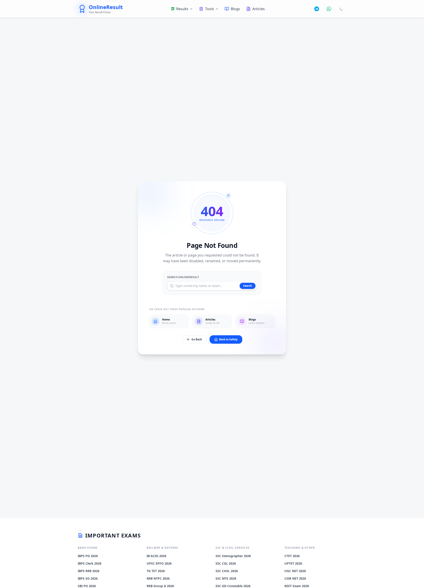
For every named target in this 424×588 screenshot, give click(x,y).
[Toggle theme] (341, 8)
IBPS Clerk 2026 (89, 563)
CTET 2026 (292, 556)
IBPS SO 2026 (88, 578)
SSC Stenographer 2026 (233, 556)
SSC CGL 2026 (226, 563)
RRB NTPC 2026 (158, 578)
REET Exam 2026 (296, 586)
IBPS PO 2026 (88, 556)
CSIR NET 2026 (295, 578)
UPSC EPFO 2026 (159, 563)
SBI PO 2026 (87, 586)
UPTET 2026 (293, 563)
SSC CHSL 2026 (227, 571)
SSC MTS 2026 (226, 578)
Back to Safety (228, 339)
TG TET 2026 (156, 571)
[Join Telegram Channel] (316, 8)
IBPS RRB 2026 (88, 571)
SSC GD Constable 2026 (233, 586)
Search (247, 286)
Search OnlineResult (183, 277)
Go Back (196, 339)
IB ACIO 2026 (156, 556)
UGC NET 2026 (295, 571)
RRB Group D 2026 (160, 586)
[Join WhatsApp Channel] (329, 8)
